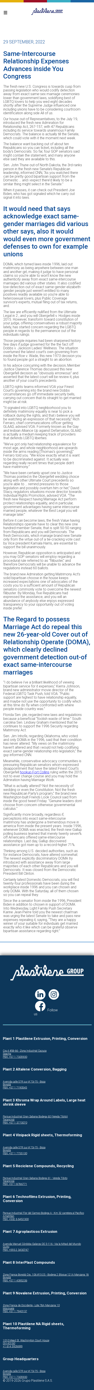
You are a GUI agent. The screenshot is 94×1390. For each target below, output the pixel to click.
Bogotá (7, 1084)
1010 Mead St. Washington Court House (26, 1340)
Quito (6, 1246)
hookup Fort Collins (34, 772)
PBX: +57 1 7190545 (15, 1087)
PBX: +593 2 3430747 (16, 1250)
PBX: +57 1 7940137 (15, 1311)
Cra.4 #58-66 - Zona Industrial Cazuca (25, 1050)
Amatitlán (8, 1216)
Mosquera (8, 1308)
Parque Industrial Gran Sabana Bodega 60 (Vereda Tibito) (35, 1116)
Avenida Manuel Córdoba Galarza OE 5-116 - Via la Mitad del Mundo (42, 1244)
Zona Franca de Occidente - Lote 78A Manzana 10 (31, 1305)
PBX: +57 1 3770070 (15, 1122)
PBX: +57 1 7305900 (15, 1057)
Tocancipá (8, 1119)
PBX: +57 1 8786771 (15, 1184)
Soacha (7, 1054)
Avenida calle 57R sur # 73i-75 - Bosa (24, 1081)
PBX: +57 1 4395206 (15, 1280)
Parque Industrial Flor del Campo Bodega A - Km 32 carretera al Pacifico (43, 1213)
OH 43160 (9, 1343)
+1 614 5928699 (13, 1346)
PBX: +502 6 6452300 (16, 1219)
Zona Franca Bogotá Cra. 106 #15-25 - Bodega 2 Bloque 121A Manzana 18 (46, 1274)
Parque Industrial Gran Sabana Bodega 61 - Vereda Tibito (35, 1178)
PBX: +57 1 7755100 (15, 1153)
